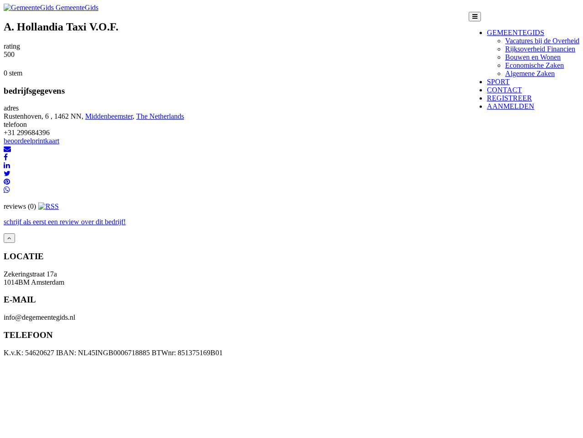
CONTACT (504, 90)
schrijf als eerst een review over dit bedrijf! (65, 222)
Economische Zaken (534, 65)
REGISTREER (509, 98)
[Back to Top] (9, 238)
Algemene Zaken (530, 73)
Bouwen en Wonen (533, 57)
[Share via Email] (7, 149)
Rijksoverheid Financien (540, 49)
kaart (52, 141)
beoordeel (18, 141)
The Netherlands (160, 116)
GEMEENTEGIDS (515, 32)
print (38, 141)
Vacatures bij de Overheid (542, 41)
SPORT (498, 82)
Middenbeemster (109, 116)
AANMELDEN (510, 106)
